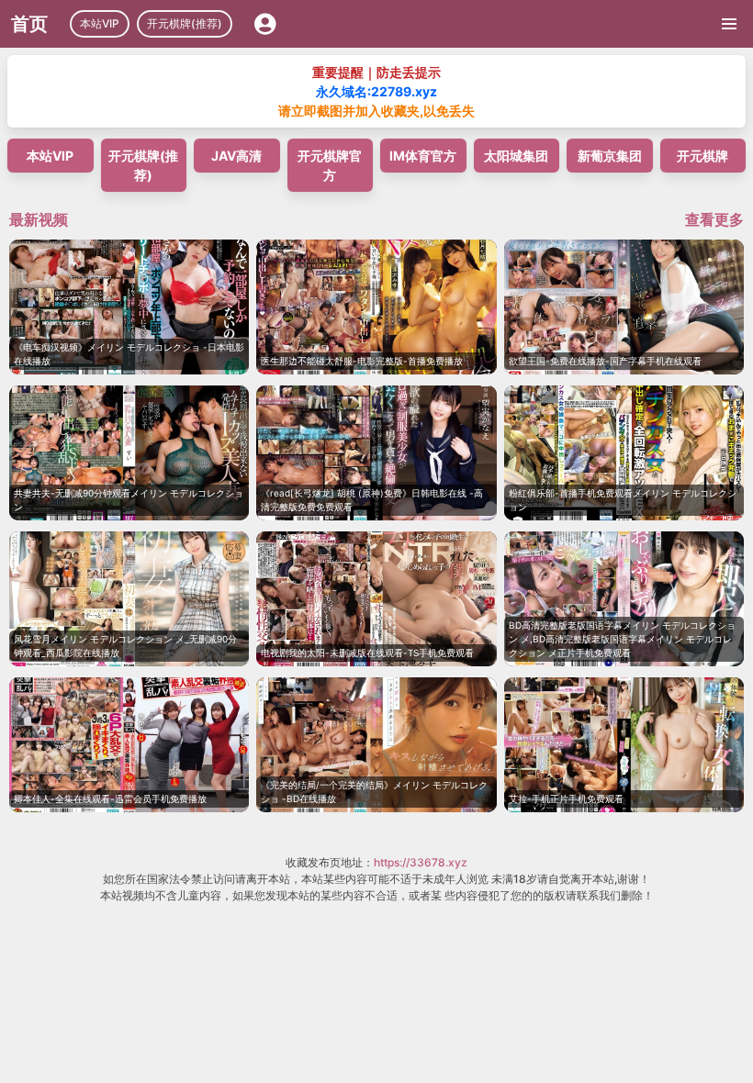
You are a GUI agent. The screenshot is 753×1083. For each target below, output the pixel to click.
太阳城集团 (516, 155)
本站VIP (99, 23)
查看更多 (714, 219)
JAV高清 (236, 155)
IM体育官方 (422, 155)
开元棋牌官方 (330, 165)
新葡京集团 (610, 155)
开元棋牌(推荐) (184, 23)
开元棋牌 (702, 155)
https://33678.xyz (420, 862)
